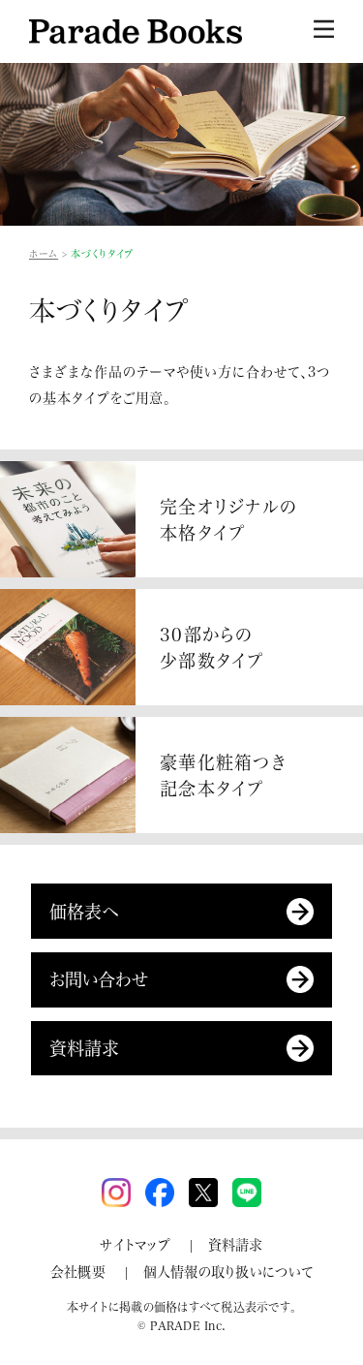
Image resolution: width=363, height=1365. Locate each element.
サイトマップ (135, 1244)
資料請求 (84, 1048)
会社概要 (78, 1271)
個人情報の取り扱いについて (228, 1271)
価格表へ (83, 911)
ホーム (43, 254)
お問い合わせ (98, 979)
